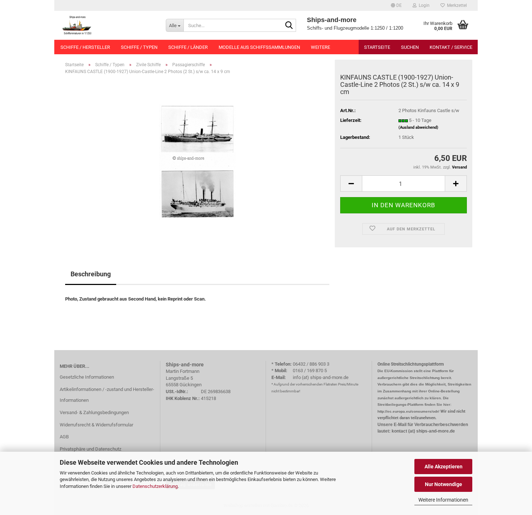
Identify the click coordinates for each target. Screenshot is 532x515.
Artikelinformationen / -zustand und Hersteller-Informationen (107, 395)
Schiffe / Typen (139, 47)
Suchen (410, 47)
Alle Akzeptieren (444, 466)
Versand (459, 167)
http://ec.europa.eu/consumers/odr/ (408, 411)
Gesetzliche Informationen (87, 377)
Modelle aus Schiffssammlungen (259, 47)
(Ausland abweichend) (418, 127)
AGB (64, 436)
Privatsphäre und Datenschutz (90, 449)
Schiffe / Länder (188, 47)
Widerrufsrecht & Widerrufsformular (96, 424)
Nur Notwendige (443, 484)
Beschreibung (91, 274)
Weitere (320, 47)
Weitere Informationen (443, 500)
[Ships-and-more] (107, 25)
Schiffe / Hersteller (85, 47)
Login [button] (423, 5)
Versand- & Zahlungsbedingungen (94, 412)
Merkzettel (456, 5)
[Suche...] (289, 25)
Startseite (377, 47)
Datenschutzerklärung (155, 486)
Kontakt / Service (451, 47)
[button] (396, 5)
